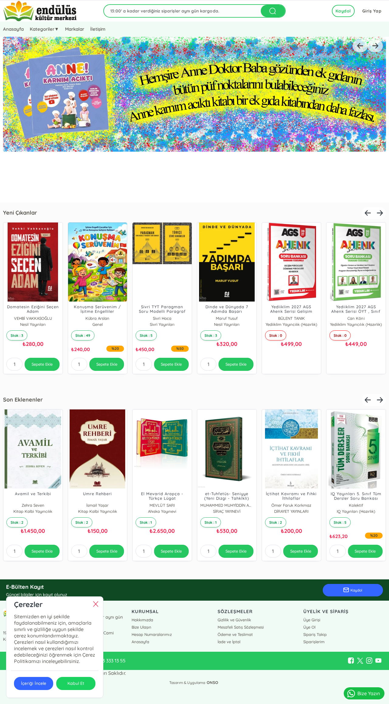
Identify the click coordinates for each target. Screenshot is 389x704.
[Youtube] (378, 661)
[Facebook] (351, 661)
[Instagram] (369, 661)
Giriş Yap (372, 11)
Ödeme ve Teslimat (235, 634)
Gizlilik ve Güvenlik (234, 619)
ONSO (212, 682)
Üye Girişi (311, 619)
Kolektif (84, 318)
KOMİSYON (343, 505)
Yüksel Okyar (84, 505)
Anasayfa (13, 29)
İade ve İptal (229, 641)
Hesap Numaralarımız (151, 634)
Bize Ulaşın (141, 627)
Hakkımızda (142, 619)
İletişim (97, 29)
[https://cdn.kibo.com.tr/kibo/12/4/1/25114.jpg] (194, 119)
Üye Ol (309, 627)
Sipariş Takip (315, 634)
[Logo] (40, 11)
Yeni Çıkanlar (20, 212)
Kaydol (343, 11)
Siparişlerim (314, 641)
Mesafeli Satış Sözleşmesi (241, 627)
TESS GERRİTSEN (342, 318)
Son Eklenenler (23, 399)
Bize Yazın (368, 693)
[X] (360, 661)
